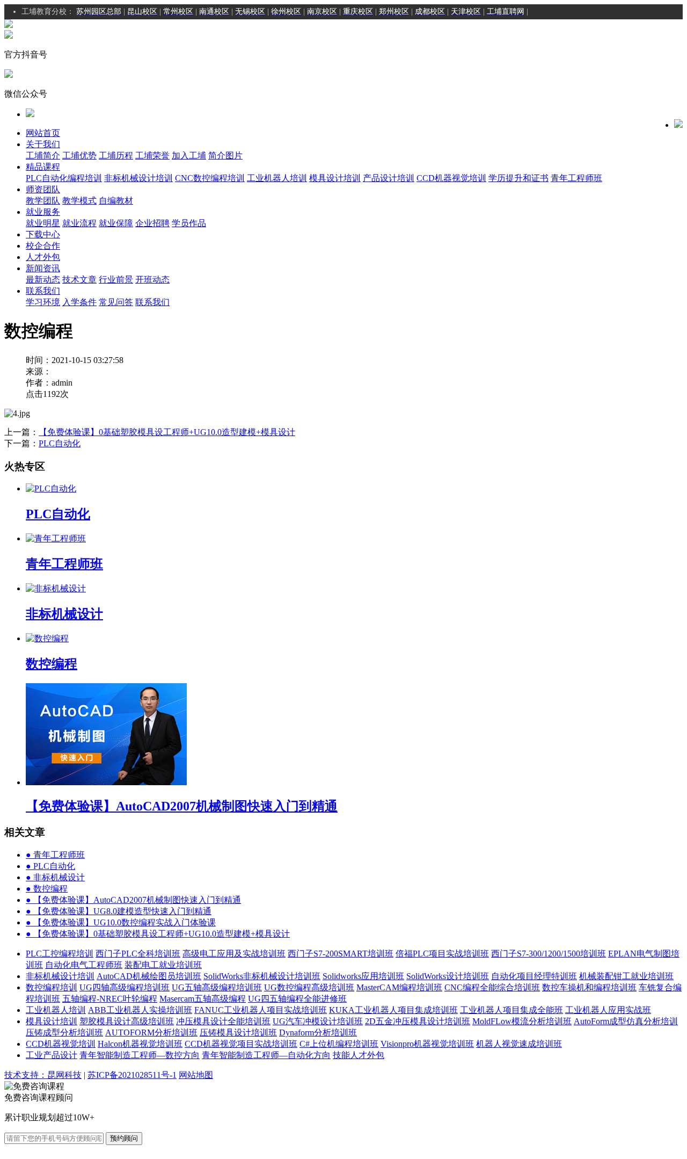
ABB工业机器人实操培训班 (140, 1010)
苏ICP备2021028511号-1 (132, 1075)
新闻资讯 (43, 268)
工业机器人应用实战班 (608, 1010)
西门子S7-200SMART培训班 (340, 953)
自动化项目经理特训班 (534, 976)
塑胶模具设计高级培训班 (126, 1021)
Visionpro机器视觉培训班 (427, 1043)
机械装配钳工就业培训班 (626, 976)
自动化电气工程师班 (83, 964)
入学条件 (79, 302)
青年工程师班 (576, 178)
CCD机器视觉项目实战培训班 (241, 1043)
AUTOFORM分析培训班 (151, 1032)
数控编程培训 (51, 987)
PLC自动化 (60, 443)
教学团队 (43, 200)
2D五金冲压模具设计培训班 (417, 1021)
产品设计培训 (388, 178)
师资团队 (43, 189)
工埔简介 (43, 155)
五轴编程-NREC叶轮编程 (109, 998)
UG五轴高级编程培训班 (217, 987)
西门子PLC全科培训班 (138, 953)
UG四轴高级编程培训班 (124, 987)
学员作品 (189, 223)
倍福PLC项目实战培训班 (442, 953)
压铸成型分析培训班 (64, 1032)
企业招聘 (152, 223)
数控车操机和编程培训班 (589, 987)
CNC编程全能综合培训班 (492, 987)
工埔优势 (79, 155)
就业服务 (43, 211)
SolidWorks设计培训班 (447, 976)
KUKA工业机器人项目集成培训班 (393, 1010)
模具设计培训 (335, 178)
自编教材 (116, 200)
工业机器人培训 (277, 178)
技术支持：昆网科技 (43, 1075)
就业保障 (116, 223)
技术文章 (79, 279)
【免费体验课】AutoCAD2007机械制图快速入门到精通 (133, 899)
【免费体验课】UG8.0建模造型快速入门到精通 (118, 911)
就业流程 (79, 223)
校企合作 (43, 245)
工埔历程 (116, 155)
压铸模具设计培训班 (238, 1032)
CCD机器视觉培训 (451, 178)
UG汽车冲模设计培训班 (318, 1021)
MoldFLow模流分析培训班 (522, 1021)
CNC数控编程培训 (210, 178)
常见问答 (116, 302)
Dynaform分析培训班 (318, 1032)
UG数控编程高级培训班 (309, 987)
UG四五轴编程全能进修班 (297, 998)
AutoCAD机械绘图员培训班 (149, 976)
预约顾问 (124, 1138)
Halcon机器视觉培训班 (140, 1043)
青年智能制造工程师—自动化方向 (266, 1055)
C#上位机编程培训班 (338, 1043)
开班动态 (152, 279)
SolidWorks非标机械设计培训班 (261, 976)
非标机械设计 (55, 877)
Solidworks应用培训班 (363, 976)
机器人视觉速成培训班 (519, 1043)
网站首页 (43, 132)
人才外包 (43, 257)
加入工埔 (189, 155)
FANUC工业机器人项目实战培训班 (260, 1010)
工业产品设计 (51, 1055)
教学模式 (79, 200)
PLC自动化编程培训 (64, 178)
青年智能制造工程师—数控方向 (139, 1055)
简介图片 (225, 155)
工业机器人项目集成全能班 (511, 1010)
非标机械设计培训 (138, 178)
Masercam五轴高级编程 (202, 998)
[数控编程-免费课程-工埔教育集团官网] (8, 25)
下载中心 (43, 234)
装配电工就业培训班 (163, 964)
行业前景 (116, 279)
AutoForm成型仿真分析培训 (626, 1021)
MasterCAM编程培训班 (399, 987)
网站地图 (196, 1075)
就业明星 (43, 223)
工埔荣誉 (152, 155)
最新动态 (43, 279)
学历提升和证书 (518, 178)
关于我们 (43, 144)
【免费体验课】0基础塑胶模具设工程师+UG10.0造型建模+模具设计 (167, 432)
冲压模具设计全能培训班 (223, 1021)
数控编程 (47, 888)
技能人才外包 (358, 1055)
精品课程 (43, 166)
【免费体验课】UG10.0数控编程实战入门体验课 (121, 922)
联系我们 (43, 290)
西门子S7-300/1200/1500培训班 (548, 953)
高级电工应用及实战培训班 (234, 953)
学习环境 (43, 302)
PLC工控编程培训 (59, 953)
